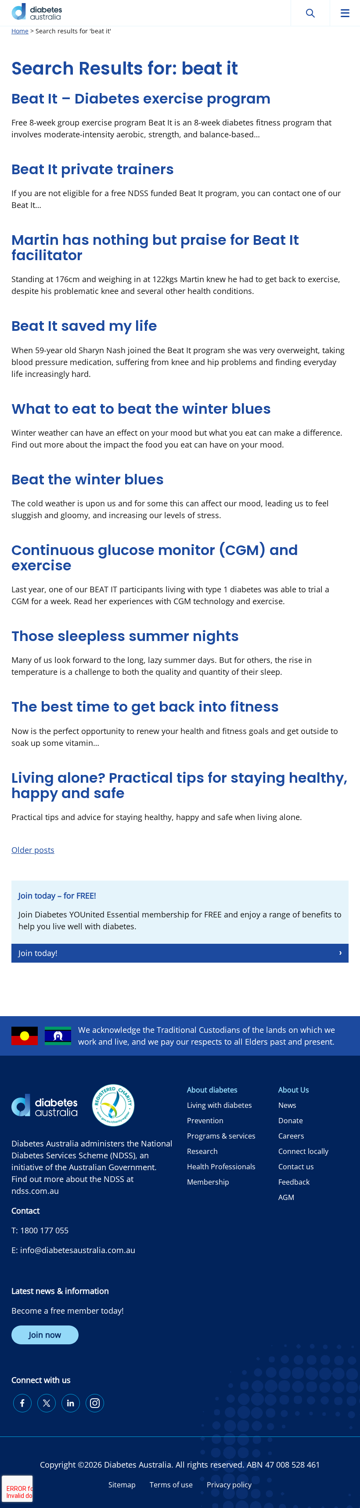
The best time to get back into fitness (145, 706)
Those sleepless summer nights (125, 636)
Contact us (296, 1166)
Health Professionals (221, 1166)
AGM (286, 1197)
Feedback (294, 1182)
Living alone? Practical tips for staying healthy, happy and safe (179, 785)
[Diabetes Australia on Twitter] (46, 1403)
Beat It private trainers (92, 169)
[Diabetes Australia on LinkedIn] (70, 1403)
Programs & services (221, 1136)
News (287, 1105)
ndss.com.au (35, 1191)
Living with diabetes (219, 1105)
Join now (45, 1334)
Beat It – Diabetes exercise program (140, 98)
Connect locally (303, 1151)
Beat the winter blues (87, 479)
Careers (291, 1136)
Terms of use (171, 1485)
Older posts (32, 850)
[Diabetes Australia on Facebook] (22, 1403)
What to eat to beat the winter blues (141, 409)
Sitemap (122, 1485)
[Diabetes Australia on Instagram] (95, 1403)
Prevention (205, 1120)
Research (202, 1151)
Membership (208, 1182)
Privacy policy (229, 1485)
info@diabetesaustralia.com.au (77, 1250)
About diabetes (212, 1090)
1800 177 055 (44, 1230)
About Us (293, 1090)
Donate (290, 1120)
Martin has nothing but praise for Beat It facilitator (155, 247)
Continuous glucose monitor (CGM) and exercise (154, 557)
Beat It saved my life (84, 326)
